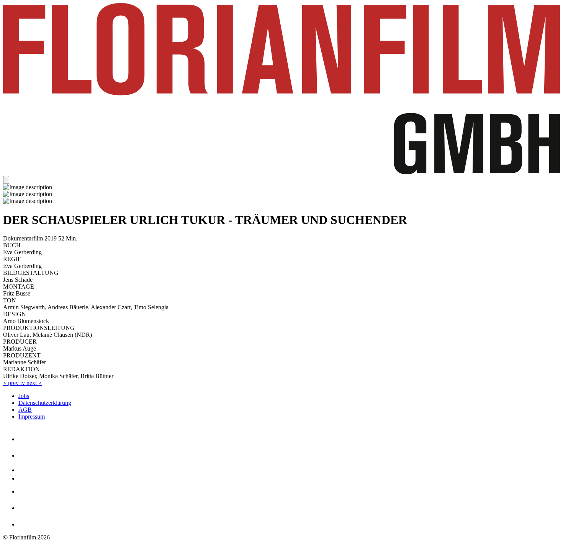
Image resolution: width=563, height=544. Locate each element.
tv (23, 383)
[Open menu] (6, 180)
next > (34, 383)
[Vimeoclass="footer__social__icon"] (25, 470)
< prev (11, 383)
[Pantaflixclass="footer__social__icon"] (27, 491)
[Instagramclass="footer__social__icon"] (25, 455)
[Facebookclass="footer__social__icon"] (22, 439)
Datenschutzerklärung (44, 402)
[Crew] (28, 508)
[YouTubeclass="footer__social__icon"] (27, 478)
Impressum (31, 416)
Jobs (23, 396)
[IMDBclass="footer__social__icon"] (25, 524)
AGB (25, 409)
